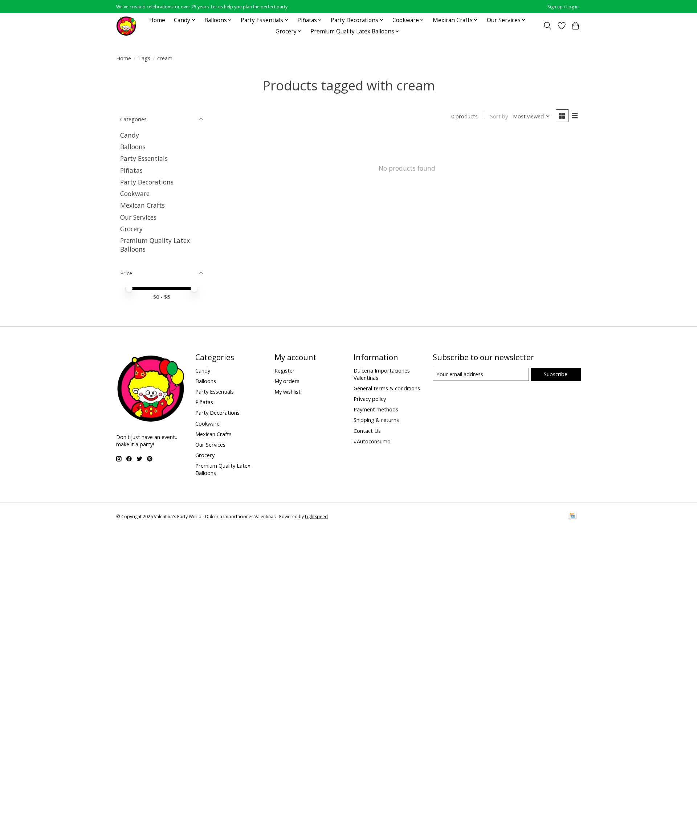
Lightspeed (316, 516)
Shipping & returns (376, 419)
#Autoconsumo (372, 441)
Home (157, 20)
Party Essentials (144, 158)
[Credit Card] (572, 516)
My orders (286, 381)
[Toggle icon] (547, 25)
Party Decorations (147, 182)
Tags (144, 58)
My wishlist (287, 391)
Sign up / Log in (563, 7)
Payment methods (376, 409)
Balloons (133, 146)
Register (284, 370)
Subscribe (555, 374)
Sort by (499, 116)
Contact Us (367, 430)
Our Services (138, 217)
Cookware (135, 193)
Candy (129, 135)
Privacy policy (370, 398)
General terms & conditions (387, 388)
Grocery (131, 228)
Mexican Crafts (142, 205)
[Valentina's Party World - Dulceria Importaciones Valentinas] (126, 26)
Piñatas (131, 170)
